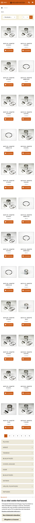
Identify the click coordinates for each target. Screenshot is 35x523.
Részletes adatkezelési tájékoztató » (11, 511)
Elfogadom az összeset (11, 519)
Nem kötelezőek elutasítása (11, 515)
